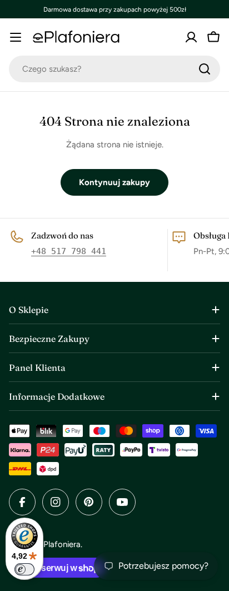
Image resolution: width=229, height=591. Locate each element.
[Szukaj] (204, 69)
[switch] (24, 569)
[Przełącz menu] (15, 37)
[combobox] (114, 69)
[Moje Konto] (191, 37)
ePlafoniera (60, 544)
